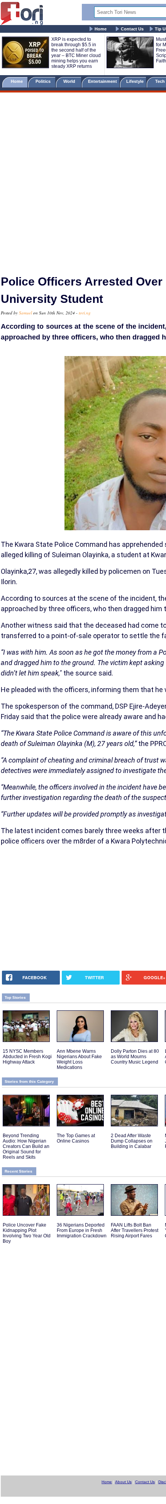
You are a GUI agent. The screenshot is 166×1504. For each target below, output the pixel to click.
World (70, 81)
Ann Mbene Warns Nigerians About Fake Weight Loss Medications (79, 1059)
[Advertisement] (83, 180)
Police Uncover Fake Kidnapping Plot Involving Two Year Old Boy (27, 1233)
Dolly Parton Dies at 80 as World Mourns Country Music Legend (135, 1057)
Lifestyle (135, 81)
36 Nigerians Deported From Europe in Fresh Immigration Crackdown (82, 1230)
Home (101, 29)
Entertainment (102, 81)
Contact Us (132, 29)
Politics (43, 81)
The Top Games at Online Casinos (76, 1138)
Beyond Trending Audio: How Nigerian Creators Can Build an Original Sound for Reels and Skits (26, 1146)
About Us (123, 1482)
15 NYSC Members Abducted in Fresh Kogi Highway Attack (27, 1057)
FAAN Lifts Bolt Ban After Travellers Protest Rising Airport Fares (134, 1230)
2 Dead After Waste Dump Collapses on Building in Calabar (131, 1141)
